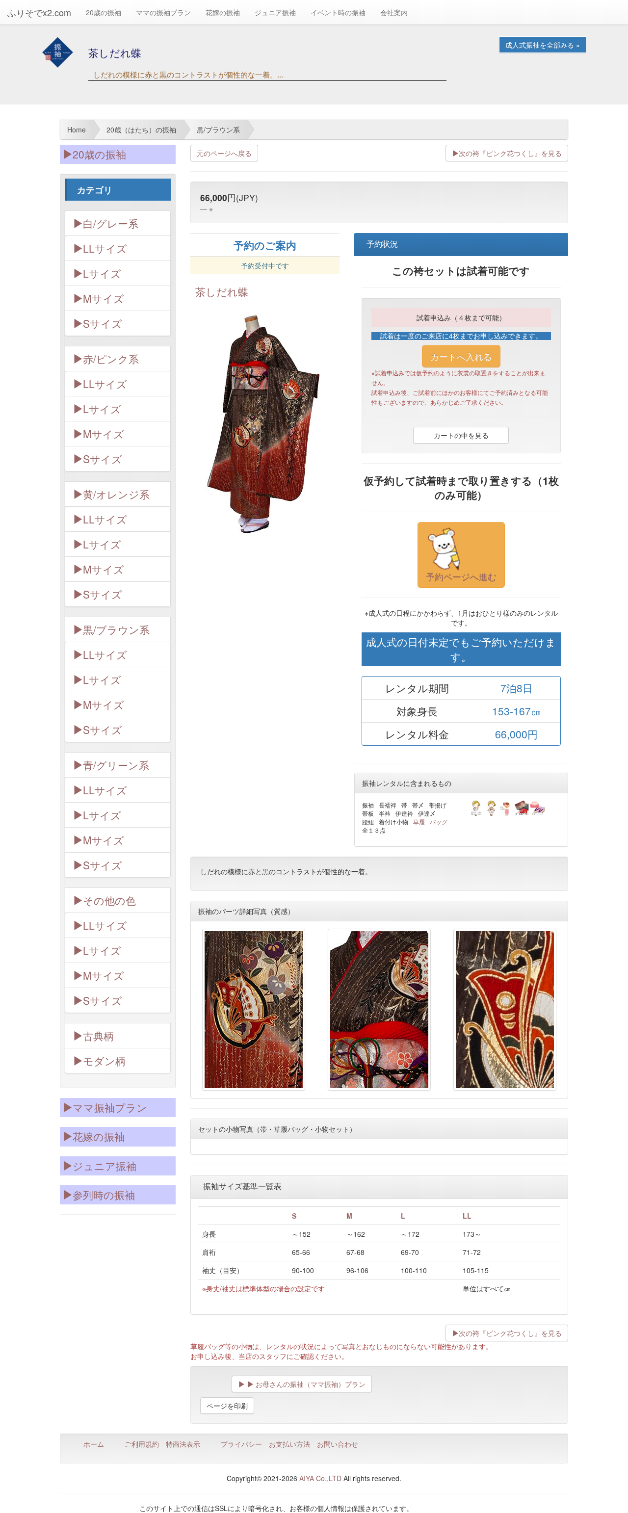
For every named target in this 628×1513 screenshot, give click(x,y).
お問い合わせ (337, 1444)
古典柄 (98, 1035)
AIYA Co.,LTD (320, 1478)
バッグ (438, 821)
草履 (419, 821)
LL (467, 1216)
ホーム (93, 1444)
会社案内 (394, 12)
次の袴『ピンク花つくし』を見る (510, 153)
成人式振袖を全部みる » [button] (542, 45)
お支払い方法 (289, 1444)
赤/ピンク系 (111, 358)
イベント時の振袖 (338, 12)
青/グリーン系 (116, 764)
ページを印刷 (227, 1405)
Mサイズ (103, 298)
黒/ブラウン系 (116, 629)
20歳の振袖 (103, 12)
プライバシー (241, 1444)
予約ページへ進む (461, 576)
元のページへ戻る (224, 153)
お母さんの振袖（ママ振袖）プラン (310, 1384)
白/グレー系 (110, 223)
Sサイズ (102, 323)
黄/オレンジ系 (116, 494)
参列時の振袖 (104, 1194)
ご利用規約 (142, 1444)
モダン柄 (104, 1060)
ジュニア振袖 (275, 12)
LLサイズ (105, 248)
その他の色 (109, 900)
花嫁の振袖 (223, 12)
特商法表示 (183, 1444)
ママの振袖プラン (163, 12)
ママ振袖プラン (110, 1107)
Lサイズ (102, 273)
